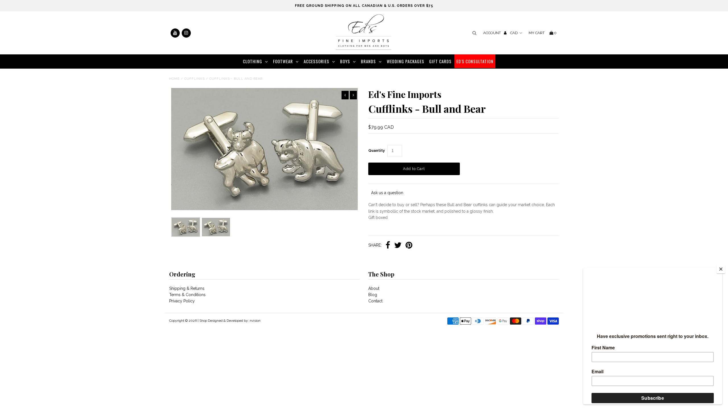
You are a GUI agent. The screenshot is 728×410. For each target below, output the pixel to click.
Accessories (316, 61)
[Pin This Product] (409, 245)
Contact (375, 301)
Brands (368, 61)
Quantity (376, 150)
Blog (372, 294)
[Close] (721, 269)
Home (174, 79)
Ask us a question (387, 192)
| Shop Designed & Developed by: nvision (229, 321)
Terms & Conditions (187, 294)
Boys (345, 61)
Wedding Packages (405, 61)
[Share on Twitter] (398, 245)
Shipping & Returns (186, 288)
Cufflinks (194, 79)
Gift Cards (440, 61)
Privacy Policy (182, 301)
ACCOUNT (492, 33)
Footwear (283, 61)
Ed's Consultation (474, 61)
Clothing (252, 61)
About (373, 288)
